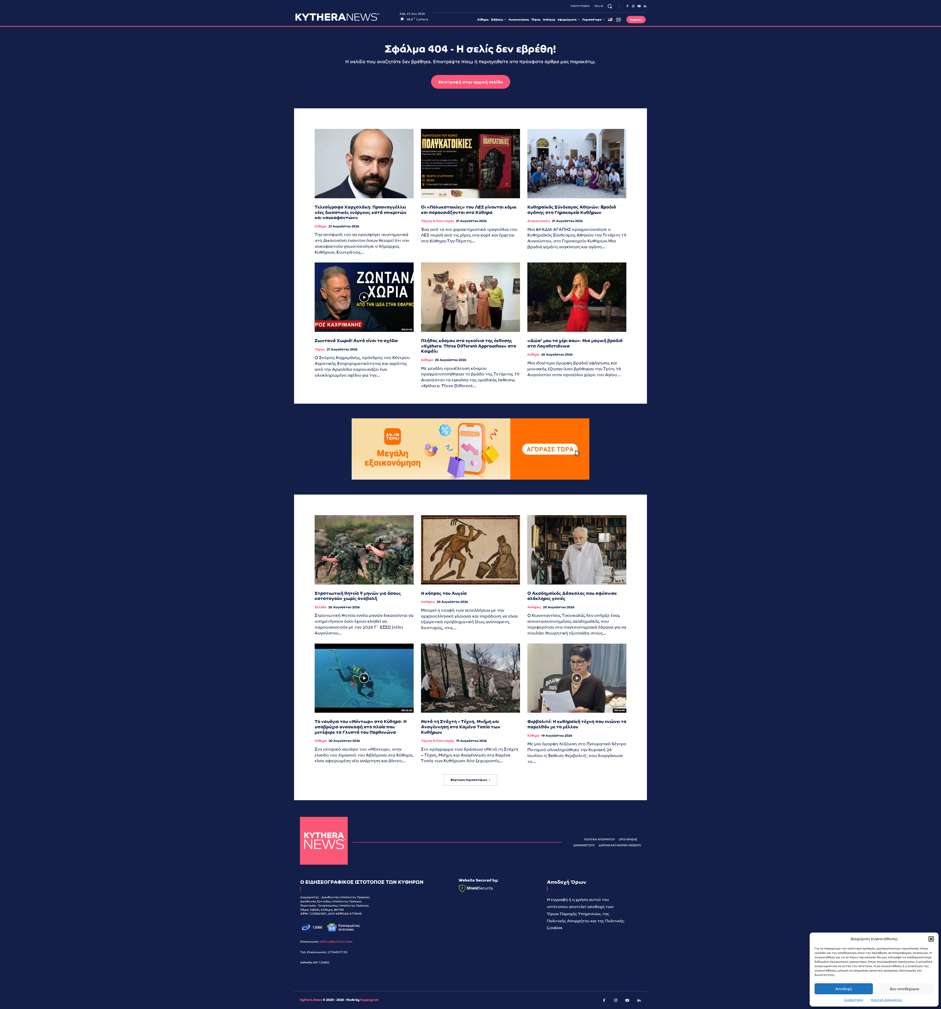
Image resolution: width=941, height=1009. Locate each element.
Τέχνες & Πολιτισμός (437, 221)
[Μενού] (618, 20)
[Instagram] (633, 6)
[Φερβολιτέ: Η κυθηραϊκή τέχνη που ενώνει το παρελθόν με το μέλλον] (576, 678)
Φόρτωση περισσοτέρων (468, 780)
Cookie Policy (853, 1000)
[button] (931, 938)
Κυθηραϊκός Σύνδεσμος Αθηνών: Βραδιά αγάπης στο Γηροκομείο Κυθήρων (571, 209)
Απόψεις (428, 602)
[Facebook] (627, 6)
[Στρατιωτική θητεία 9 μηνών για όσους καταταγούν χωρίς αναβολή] (364, 550)
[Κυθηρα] (346, 17)
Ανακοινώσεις (538, 221)
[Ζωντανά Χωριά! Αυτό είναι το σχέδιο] (364, 297)
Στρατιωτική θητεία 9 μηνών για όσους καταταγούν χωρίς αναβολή (358, 596)
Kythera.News (311, 1000)
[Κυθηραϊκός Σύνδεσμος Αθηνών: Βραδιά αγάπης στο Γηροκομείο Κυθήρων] (576, 163)
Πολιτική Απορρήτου (886, 1000)
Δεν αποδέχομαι (904, 989)
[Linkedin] (645, 6)
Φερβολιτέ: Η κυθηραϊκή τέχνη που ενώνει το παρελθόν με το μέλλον (576, 724)
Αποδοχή (843, 989)
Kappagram (369, 1000)
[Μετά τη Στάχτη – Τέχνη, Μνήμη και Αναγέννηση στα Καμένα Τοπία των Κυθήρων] (470, 678)
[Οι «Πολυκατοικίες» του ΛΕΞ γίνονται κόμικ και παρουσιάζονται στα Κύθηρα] (470, 163)
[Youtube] (639, 6)
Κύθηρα (321, 226)
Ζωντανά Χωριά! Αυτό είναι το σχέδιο (356, 340)
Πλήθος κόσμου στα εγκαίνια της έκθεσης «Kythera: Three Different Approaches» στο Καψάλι (468, 346)
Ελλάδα (320, 607)
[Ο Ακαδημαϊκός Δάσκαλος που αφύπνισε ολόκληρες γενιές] (576, 550)
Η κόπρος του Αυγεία (444, 593)
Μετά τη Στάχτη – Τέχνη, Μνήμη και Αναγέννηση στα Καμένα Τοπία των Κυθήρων (460, 727)
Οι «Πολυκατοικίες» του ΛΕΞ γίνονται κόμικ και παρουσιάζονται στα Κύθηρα (469, 209)
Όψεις (320, 349)
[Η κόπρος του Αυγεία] (470, 550)
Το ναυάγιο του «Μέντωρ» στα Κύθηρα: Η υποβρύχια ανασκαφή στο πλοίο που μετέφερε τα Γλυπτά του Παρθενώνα (361, 727)
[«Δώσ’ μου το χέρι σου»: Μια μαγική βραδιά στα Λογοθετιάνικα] (576, 297)
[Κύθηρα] (324, 841)
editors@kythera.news (336, 941)
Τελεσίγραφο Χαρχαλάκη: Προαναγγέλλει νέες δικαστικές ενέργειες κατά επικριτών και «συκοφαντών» (361, 212)
